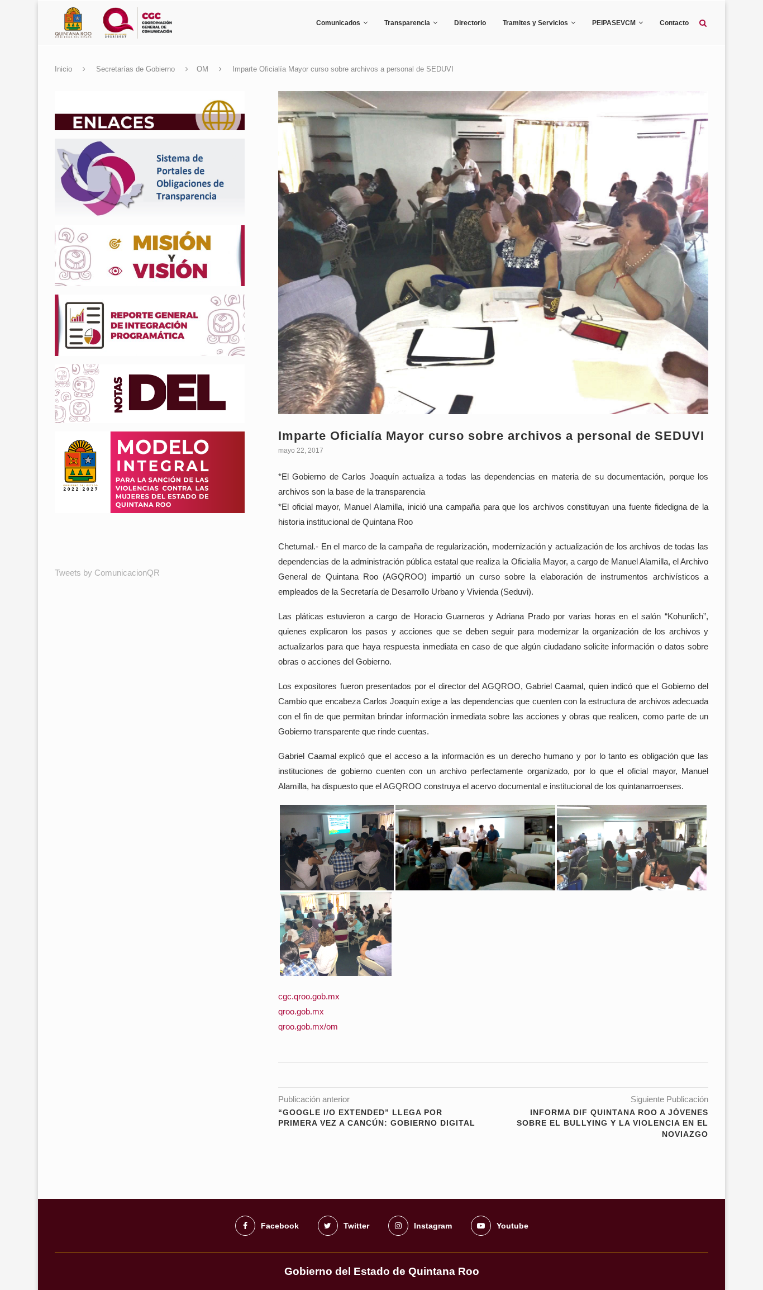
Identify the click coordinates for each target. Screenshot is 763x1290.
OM (202, 69)
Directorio (470, 23)
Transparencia (407, 23)
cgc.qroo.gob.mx (309, 996)
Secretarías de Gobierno (135, 69)
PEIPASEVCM (614, 23)
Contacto (674, 23)
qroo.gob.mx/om (308, 1026)
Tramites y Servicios (535, 23)
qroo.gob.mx (301, 1011)
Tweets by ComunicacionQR (107, 572)
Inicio (63, 69)
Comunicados (338, 23)
